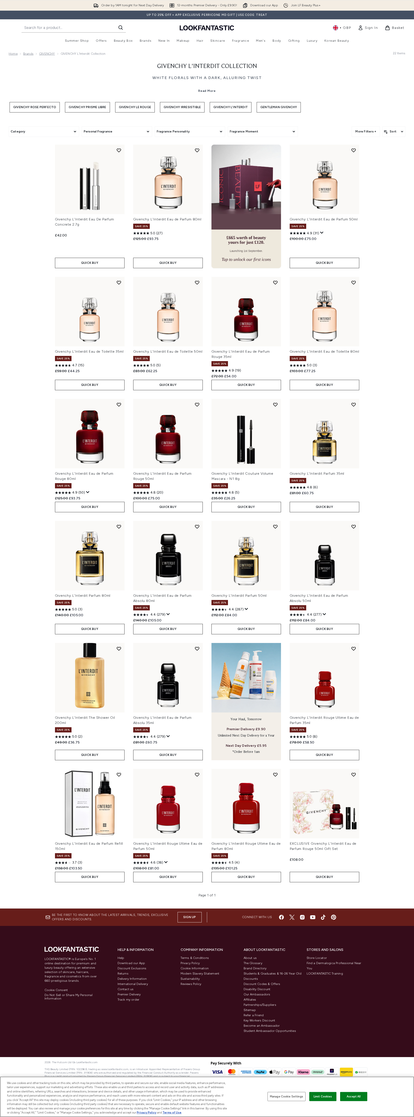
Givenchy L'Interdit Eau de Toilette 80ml (324, 351)
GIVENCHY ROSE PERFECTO (34, 107)
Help (121, 958)
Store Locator (317, 958)
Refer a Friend (254, 1015)
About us (250, 958)
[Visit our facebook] (281, 917)
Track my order (129, 999)
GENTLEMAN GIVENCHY (278, 107)
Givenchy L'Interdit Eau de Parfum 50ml (324, 219)
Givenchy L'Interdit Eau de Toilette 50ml (168, 351)
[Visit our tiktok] (323, 917)
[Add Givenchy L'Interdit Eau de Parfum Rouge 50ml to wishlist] (197, 404)
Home (13, 54)
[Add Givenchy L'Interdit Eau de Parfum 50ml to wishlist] (353, 150)
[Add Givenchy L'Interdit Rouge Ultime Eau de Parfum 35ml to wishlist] (353, 648)
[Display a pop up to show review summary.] (322, 233)
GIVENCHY (47, 54)
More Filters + (365, 131)
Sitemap (250, 1010)
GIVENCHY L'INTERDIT (230, 107)
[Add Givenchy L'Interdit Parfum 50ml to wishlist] (275, 526)
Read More (207, 91)
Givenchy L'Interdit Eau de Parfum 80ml (167, 219)
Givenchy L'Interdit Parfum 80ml (83, 595)
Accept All (354, 1096)
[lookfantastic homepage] (207, 27)
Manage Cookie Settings (286, 1096)
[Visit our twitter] (292, 917)
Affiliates (250, 999)
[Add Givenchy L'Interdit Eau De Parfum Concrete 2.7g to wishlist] (119, 150)
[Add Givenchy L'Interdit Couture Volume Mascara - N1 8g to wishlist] (275, 404)
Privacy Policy (190, 963)
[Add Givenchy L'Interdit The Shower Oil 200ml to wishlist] (119, 648)
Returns (123, 973)
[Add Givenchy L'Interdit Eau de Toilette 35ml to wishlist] (119, 282)
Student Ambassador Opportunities (270, 1031)
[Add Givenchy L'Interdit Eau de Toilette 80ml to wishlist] (353, 282)
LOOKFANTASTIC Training (325, 973)
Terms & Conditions (195, 958)
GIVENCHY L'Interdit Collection (207, 66)
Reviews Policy (191, 984)
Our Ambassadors (257, 994)
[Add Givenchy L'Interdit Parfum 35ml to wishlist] (353, 404)
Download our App (131, 963)
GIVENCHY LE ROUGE (135, 107)
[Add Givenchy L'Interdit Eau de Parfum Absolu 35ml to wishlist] (197, 648)
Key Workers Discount (259, 1020)
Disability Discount (257, 989)
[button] (246, 206)
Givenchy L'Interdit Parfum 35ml (317, 473)
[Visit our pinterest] (333, 917)
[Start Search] (120, 27)
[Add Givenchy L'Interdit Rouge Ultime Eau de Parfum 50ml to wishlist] (197, 774)
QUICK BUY (89, 263)
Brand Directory (255, 968)
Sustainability (190, 979)
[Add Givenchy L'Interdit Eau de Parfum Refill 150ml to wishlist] (119, 774)
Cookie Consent (56, 990)
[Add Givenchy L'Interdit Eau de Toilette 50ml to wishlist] (197, 282)
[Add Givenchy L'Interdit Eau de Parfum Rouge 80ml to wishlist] (119, 404)
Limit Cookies (323, 1096)
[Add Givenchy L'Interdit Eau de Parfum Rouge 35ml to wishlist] (275, 282)
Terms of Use (172, 1112)
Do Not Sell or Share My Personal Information (69, 996)
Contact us (126, 989)
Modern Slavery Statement (200, 973)
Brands (28, 54)
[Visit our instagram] (302, 917)
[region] (207, 1097)
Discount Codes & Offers (262, 984)
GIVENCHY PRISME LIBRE (87, 107)
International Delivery (133, 984)
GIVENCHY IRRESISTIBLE (182, 107)
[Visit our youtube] (313, 917)
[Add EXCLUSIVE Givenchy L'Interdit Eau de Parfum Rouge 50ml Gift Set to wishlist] (353, 774)
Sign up (189, 917)
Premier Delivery (129, 994)
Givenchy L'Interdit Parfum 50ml (239, 595)
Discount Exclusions (132, 968)
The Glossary (253, 963)
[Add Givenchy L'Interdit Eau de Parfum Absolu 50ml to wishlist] (353, 526)
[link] (368, 27)
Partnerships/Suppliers (260, 1005)
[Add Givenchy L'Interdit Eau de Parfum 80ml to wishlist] (197, 150)
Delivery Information (132, 979)
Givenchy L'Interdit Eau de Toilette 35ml (89, 351)
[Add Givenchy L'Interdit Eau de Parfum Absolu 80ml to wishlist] (197, 526)
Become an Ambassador (262, 1026)
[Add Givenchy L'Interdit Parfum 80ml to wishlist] (119, 526)
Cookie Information (195, 968)
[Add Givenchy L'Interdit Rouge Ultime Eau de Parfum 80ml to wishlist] (275, 774)
